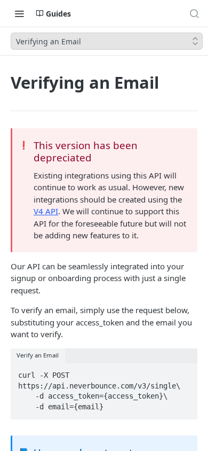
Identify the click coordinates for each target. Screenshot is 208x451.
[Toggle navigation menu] (19, 13)
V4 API (46, 211)
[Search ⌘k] (194, 13)
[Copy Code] (184, 372)
